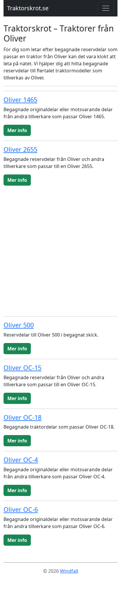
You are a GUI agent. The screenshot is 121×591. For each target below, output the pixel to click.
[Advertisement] (60, 251)
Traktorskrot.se (27, 8)
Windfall (69, 571)
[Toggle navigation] (106, 8)
